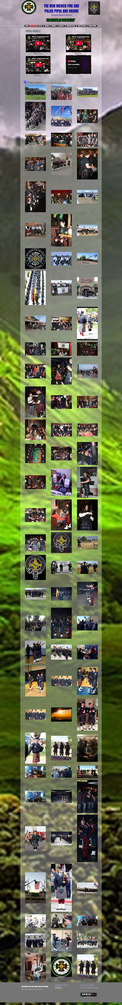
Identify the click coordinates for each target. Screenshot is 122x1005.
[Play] (25, 82)
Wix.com (43, 997)
